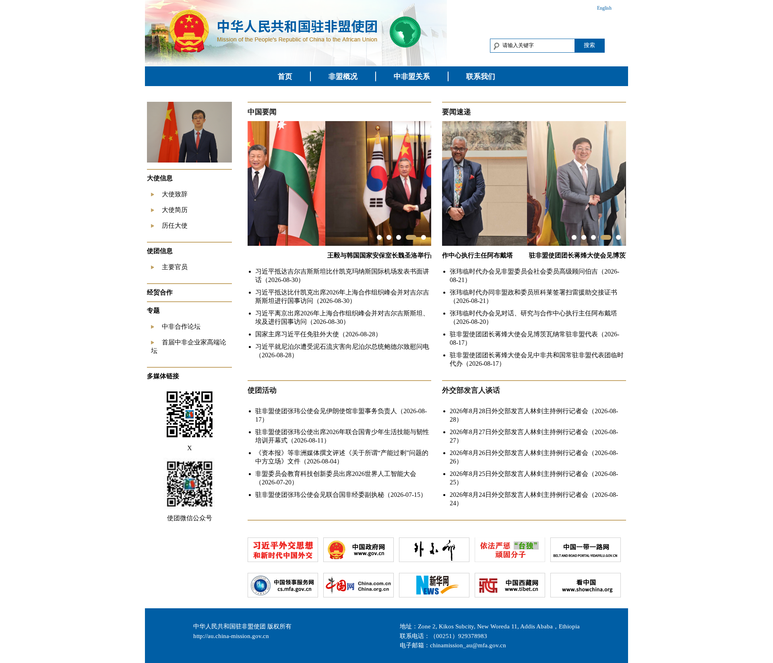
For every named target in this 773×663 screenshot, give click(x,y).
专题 (153, 310)
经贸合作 (160, 292)
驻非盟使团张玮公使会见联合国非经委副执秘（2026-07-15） (341, 494)
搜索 (589, 45)
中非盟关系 (412, 76)
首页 (285, 76)
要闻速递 (456, 112)
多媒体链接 (163, 376)
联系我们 (480, 76)
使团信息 (160, 250)
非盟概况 (343, 76)
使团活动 (262, 390)
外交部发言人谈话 (471, 390)
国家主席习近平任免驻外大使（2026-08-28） (318, 334)
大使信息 (160, 178)
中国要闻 (262, 112)
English (604, 8)
